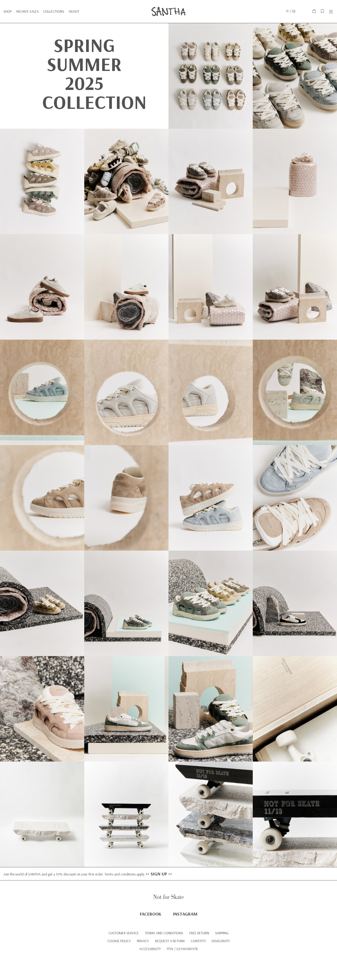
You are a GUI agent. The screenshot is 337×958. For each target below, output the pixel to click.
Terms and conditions (164, 933)
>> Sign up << (159, 874)
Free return (199, 933)
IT (287, 11)
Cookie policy (119, 940)
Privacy (143, 940)
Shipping (222, 933)
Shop (7, 11)
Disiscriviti (221, 940)
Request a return (170, 940)
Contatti (198, 940)
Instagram (185, 914)
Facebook (150, 914)
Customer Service (123, 933)
